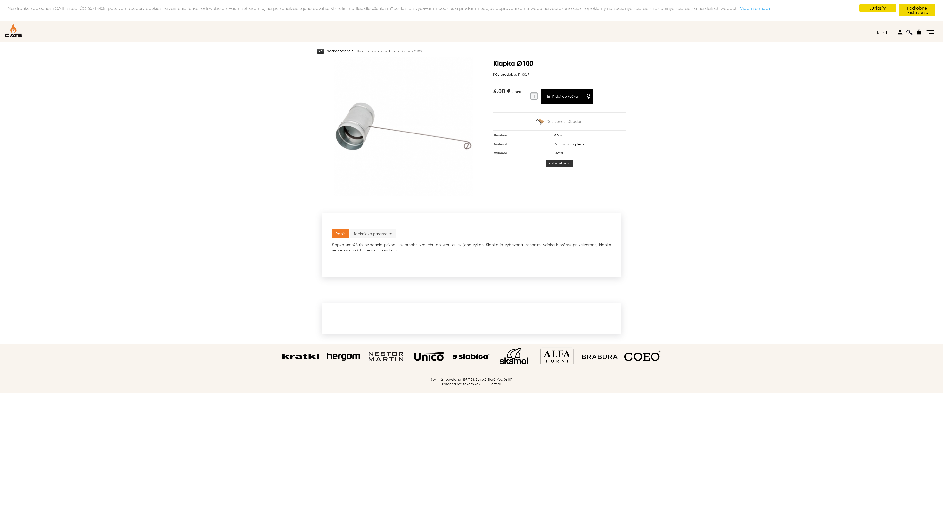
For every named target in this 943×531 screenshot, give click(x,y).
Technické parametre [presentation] (373, 233)
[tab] (340, 233)
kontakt (886, 32)
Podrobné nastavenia (917, 10)
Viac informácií (755, 8)
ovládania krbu (384, 51)
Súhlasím (877, 8)
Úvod (361, 51)
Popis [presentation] (340, 233)
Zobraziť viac (559, 163)
